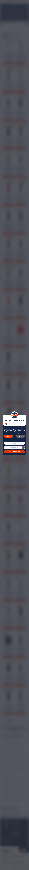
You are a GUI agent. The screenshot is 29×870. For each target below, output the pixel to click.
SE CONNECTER (14, 452)
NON (20, 436)
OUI (8, 436)
